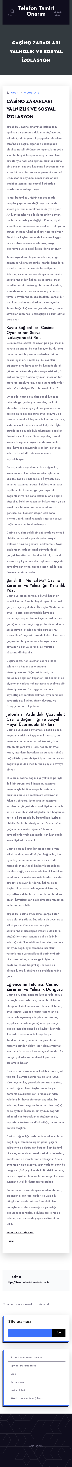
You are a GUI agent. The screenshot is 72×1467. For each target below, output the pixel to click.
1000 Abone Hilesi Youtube (27, 1357)
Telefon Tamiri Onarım (36, 11)
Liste (13, 1374)
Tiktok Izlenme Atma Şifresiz (27, 1398)
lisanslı (12, 1241)
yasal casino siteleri (20, 1232)
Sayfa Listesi (17, 1382)
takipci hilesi (18, 1390)
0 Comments (31, 92)
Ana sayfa (36, 1446)
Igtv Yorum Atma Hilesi (24, 1365)
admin (14, 92)
